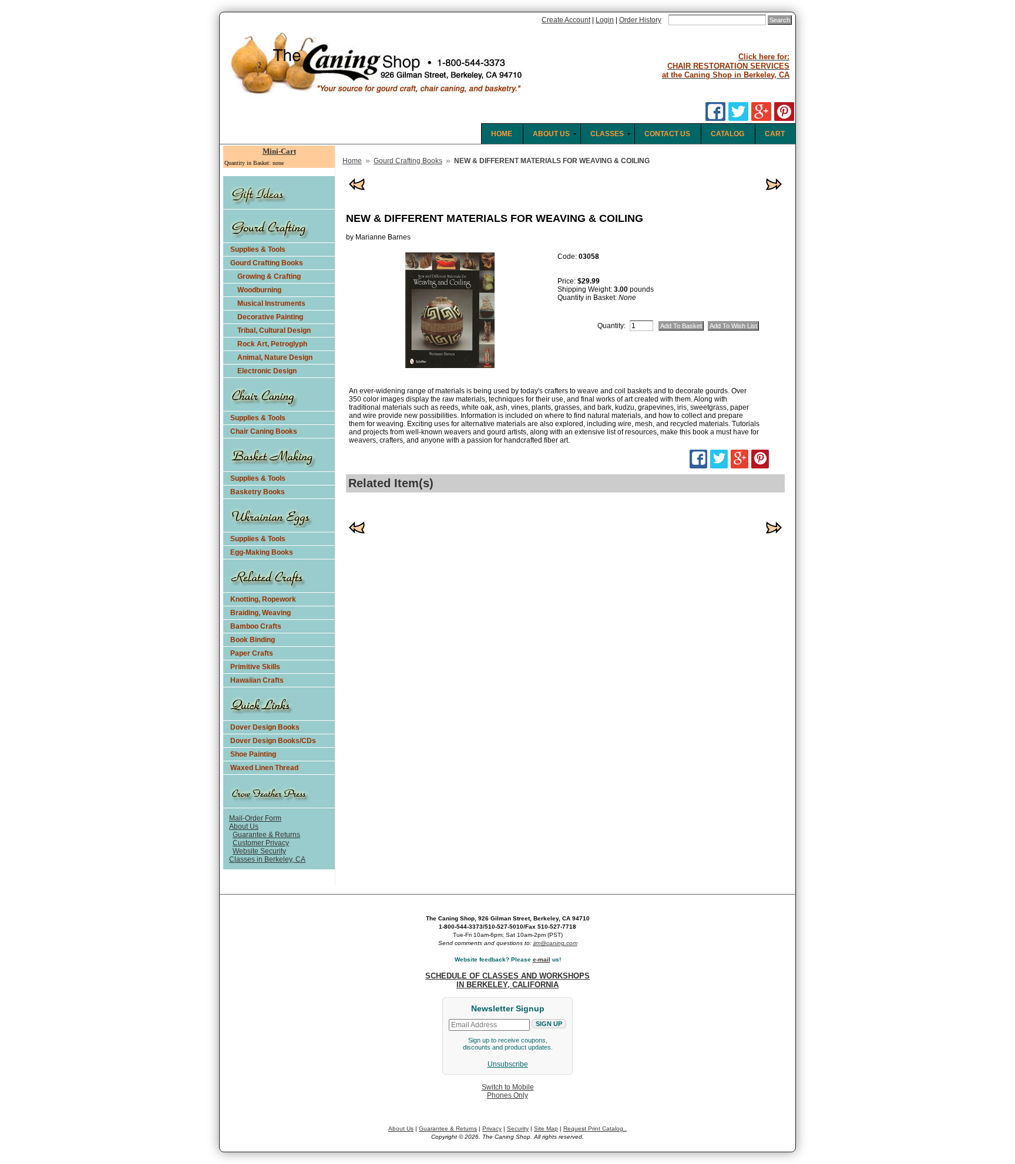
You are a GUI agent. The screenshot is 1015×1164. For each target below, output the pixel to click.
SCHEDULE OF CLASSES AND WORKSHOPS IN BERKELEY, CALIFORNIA (507, 980)
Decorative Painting (270, 317)
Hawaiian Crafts (257, 680)
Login (605, 20)
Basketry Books (257, 492)
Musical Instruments (271, 303)
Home (352, 161)
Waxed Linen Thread (264, 768)
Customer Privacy (261, 843)
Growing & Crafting (269, 276)
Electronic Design (267, 371)
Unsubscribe (508, 1064)
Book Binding (252, 640)
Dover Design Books (265, 727)
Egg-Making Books (261, 552)
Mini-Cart (279, 151)
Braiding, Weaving (260, 613)
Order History (640, 20)
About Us (243, 826)
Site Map (546, 1128)
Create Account (566, 20)
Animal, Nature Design (274, 357)
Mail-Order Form (255, 818)
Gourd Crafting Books (266, 263)
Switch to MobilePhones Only (508, 1091)
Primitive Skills (255, 667)
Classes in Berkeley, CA (267, 859)
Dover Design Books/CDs (273, 741)
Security (518, 1128)
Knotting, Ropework (263, 599)
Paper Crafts (251, 653)
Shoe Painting (253, 754)
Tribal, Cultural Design (274, 330)
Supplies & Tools (257, 249)
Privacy (492, 1128)
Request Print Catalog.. (595, 1128)
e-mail (541, 959)
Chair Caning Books (263, 431)
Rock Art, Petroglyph (272, 344)
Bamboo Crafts (255, 626)
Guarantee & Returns (266, 835)
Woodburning (259, 290)
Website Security (259, 851)
